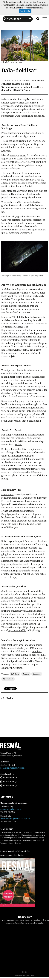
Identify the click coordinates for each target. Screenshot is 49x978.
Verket (18, 444)
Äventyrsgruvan (18, 155)
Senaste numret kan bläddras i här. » (15, 851)
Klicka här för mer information (28, 8)
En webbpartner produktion (24, 976)
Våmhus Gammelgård (12, 627)
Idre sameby (7, 494)
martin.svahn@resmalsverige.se (15, 819)
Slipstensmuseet (22, 547)
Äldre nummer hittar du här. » (12, 855)
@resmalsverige (10, 777)
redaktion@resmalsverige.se (13, 768)
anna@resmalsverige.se (11, 809)
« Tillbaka (7, 698)
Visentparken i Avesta (12, 370)
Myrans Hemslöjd (17, 630)
